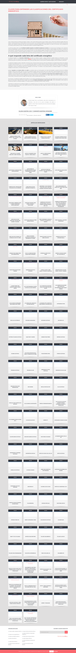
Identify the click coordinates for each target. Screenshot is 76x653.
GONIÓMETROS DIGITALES (30, 453)
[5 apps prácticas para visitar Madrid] (61, 165)
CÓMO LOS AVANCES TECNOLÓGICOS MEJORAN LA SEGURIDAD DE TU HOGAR (30, 237)
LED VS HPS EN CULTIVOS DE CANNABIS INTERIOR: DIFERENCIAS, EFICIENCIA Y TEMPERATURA (61, 403)
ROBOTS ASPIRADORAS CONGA (30, 519)
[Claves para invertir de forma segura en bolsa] (30, 215)
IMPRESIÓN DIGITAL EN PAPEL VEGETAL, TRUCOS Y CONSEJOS (60, 270)
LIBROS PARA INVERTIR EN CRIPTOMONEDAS (45, 470)
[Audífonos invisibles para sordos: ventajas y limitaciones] (30, 198)
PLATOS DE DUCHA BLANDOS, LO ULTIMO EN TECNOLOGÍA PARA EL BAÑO (61, 569)
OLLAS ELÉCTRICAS (60, 386)
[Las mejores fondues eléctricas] (61, 348)
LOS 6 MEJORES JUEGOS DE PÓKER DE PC (15, 420)
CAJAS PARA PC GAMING (30, 336)
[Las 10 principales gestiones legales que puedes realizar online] (45, 281)
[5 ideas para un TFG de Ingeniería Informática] (30, 181)
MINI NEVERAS (30, 386)
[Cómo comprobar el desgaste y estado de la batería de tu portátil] (45, 215)
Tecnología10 (13, 2)
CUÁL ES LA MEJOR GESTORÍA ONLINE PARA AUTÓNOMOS (30, 254)
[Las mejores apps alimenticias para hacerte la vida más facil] (45, 298)
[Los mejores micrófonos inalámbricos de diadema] (61, 464)
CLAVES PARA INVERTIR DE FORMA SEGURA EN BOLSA (30, 220)
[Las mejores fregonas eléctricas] (15, 364)
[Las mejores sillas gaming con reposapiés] (30, 397)
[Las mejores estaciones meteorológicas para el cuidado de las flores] (30, 348)
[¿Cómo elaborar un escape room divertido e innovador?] (30, 131)
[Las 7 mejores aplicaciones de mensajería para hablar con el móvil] (15, 298)
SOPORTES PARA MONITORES (30, 536)
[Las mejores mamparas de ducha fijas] (61, 364)
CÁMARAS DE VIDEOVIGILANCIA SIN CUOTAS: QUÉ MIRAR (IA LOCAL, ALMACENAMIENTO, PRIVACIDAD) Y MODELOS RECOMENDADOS (61, 204)
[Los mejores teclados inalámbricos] (45, 530)
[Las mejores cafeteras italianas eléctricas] (15, 331)
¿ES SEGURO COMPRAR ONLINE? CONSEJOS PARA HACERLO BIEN (61, 137)
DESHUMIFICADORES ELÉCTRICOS (30, 436)
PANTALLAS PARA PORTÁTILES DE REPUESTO (15, 403)
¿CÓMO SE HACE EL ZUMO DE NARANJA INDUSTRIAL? (45, 137)
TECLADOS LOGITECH (61, 536)
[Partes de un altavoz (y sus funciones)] (45, 564)
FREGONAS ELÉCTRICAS (15, 370)
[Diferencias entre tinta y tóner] (45, 248)
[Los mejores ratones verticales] (45, 497)
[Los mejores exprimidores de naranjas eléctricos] (15, 447)
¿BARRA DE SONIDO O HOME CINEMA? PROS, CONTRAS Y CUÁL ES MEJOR (15, 137)
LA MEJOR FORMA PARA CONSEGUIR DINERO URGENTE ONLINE (15, 287)
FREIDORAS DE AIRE (30, 370)
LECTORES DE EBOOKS (30, 469)
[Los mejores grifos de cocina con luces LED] (45, 447)
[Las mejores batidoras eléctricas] (45, 314)
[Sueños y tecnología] (45, 597)
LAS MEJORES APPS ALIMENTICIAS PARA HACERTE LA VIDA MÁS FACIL (45, 304)
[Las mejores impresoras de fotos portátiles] (45, 364)
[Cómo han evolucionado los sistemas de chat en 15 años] (15, 231)
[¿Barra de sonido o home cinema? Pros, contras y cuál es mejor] (15, 131)
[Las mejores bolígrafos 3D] (61, 314)
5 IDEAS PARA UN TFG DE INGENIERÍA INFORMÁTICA (30, 187)
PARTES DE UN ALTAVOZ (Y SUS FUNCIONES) (45, 570)
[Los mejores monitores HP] (30, 481)
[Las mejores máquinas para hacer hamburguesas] (15, 381)
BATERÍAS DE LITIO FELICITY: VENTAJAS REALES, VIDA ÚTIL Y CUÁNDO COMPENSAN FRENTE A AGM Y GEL (45, 204)
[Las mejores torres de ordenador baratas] (45, 397)
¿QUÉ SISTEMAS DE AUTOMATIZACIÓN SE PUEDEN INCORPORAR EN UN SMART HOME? (30, 170)
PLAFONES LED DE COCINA (45, 486)
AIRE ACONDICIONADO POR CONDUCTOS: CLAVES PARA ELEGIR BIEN (61, 187)
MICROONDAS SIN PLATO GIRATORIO (15, 487)
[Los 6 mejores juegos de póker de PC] (15, 414)
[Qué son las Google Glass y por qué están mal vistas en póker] (61, 580)
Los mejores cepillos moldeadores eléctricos (15, 631)
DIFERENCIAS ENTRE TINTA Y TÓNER (45, 254)
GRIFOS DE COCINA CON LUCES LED (45, 453)
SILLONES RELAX (61, 519)
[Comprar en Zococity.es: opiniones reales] (61, 231)
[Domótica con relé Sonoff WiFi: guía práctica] (61, 248)
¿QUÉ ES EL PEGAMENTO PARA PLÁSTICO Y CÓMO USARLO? (30, 154)
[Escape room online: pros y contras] (15, 264)
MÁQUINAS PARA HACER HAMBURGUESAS (15, 387)
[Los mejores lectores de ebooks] (30, 464)
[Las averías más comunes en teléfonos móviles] (30, 298)
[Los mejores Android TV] (45, 414)
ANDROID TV (45, 420)
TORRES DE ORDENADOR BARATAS (45, 403)
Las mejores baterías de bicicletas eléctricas (28, 631)
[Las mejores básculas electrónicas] (15, 314)
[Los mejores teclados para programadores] (15, 547)
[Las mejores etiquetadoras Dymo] (45, 348)
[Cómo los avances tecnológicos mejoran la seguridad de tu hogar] (30, 231)
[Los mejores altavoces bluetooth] (30, 414)
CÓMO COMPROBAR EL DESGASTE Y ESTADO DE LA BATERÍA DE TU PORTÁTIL (45, 220)
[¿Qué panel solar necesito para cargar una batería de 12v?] (61, 148)
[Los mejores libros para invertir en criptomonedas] (45, 464)
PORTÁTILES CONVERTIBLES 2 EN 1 (61, 486)
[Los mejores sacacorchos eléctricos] (45, 514)
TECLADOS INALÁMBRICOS (45, 536)
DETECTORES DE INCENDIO (45, 436)
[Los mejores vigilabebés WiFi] (61, 547)
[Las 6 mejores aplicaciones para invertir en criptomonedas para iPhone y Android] (61, 281)
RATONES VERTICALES (46, 503)
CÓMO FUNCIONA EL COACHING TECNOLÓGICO (61, 220)
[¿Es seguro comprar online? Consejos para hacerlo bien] (61, 131)
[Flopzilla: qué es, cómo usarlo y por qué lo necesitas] (45, 264)
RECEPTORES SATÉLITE (61, 503)
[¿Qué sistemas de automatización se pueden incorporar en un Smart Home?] (30, 165)
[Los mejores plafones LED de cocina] (45, 481)
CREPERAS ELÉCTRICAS (61, 336)
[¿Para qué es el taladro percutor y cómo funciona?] (15, 148)
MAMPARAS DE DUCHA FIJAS (61, 370)
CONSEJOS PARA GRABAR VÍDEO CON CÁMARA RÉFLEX (15, 254)
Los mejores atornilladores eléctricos (13, 636)
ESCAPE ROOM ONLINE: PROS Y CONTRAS (15, 270)
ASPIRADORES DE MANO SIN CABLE (61, 420)
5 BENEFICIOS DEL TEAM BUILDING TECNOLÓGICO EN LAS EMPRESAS (15, 187)
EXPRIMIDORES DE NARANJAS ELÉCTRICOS (15, 453)
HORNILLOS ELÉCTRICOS (15, 469)
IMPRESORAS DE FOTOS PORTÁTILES (45, 370)
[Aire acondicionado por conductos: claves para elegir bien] (61, 181)
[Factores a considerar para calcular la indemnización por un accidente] (30, 264)
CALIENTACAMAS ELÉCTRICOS (15, 436)
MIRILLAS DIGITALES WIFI (45, 386)
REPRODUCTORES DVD (15, 519)
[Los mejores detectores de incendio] (45, 431)
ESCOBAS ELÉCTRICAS (15, 353)
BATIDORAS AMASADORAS (30, 320)
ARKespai (29, 59)
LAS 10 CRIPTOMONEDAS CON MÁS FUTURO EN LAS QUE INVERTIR (30, 287)
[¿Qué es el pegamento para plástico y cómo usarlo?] (30, 148)
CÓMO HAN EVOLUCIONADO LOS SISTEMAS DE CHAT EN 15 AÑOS (15, 237)
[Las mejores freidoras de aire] (30, 364)
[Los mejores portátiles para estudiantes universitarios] (15, 497)
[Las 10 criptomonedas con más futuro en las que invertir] (30, 281)
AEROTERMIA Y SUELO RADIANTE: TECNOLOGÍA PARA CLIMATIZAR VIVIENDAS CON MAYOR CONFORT (45, 187)
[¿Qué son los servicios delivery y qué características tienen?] (45, 165)
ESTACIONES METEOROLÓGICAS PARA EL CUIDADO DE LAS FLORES (30, 354)
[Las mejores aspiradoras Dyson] (61, 298)
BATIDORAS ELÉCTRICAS (45, 320)
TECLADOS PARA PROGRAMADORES (15, 553)
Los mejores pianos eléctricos (12, 641)
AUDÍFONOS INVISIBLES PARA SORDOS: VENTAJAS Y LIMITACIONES (30, 204)
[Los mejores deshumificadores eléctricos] (30, 431)
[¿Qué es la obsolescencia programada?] (45, 148)
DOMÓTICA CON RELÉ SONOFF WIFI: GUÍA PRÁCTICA (60, 254)
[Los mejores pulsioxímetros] (30, 497)
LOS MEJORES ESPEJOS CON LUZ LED (61, 437)
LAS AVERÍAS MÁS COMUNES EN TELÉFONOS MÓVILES (30, 304)
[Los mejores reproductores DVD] (15, 514)
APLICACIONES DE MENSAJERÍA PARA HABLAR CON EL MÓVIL (15, 304)
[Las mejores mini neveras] (30, 381)
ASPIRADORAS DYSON (61, 303)
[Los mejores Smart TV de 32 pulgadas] (15, 530)
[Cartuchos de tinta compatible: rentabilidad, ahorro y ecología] (15, 215)
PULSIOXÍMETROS (30, 503)
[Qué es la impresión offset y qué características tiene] (30, 580)
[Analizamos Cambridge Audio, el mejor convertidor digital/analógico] (15, 198)
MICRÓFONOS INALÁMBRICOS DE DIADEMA (61, 470)
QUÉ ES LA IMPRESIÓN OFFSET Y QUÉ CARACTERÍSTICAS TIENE (30, 586)
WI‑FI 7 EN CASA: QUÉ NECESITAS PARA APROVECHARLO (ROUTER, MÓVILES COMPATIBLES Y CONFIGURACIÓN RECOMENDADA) (30, 619)
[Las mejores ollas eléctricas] (61, 381)
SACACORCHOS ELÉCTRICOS (46, 519)
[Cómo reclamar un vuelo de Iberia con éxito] (45, 231)
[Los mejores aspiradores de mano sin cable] (61, 414)
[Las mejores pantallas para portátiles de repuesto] (15, 397)
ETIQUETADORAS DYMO (45, 353)
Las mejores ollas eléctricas (12, 638)
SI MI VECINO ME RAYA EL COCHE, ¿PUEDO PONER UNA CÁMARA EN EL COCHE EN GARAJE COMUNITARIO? (30, 603)
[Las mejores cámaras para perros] (45, 331)
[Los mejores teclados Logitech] (61, 530)
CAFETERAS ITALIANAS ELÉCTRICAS (15, 336)
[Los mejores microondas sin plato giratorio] (15, 481)
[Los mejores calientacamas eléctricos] (15, 431)
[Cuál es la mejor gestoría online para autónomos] (30, 248)
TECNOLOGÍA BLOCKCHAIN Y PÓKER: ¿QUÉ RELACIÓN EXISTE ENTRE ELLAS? (60, 603)
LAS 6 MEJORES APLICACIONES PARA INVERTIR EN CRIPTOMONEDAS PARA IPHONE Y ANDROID (61, 287)
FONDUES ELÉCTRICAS (61, 353)
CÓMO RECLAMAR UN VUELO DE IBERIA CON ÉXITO (45, 237)
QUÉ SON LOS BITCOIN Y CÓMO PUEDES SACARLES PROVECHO (15, 603)
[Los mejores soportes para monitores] (30, 530)
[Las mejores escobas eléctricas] (15, 348)
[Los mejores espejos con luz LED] (61, 431)
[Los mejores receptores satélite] (61, 497)
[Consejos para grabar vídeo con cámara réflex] (15, 248)
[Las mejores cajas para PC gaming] (30, 331)
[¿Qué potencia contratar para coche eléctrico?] (15, 165)
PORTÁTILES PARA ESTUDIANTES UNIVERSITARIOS (15, 503)
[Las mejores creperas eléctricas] (61, 331)
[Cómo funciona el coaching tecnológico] (61, 215)
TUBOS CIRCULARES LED (45, 553)
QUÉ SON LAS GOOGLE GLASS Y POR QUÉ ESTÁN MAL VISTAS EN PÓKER (61, 586)
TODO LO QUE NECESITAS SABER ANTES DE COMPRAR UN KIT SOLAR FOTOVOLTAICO (15, 619)
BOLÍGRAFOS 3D (61, 320)
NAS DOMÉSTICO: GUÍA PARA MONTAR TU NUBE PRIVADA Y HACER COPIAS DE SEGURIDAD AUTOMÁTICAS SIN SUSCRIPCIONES (30, 570)
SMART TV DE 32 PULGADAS (15, 536)
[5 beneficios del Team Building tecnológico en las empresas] (15, 181)
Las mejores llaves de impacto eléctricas (28, 636)
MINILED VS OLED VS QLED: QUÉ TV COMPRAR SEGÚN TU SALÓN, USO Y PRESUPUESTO (15, 569)
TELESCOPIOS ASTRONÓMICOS (30, 553)
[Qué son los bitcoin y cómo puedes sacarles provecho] (15, 597)
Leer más (56, 651)
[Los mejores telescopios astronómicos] (30, 547)
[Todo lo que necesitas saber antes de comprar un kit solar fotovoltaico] (15, 614)
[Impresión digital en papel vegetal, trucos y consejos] (61, 264)
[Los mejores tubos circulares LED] (45, 547)
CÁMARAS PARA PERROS (45, 336)
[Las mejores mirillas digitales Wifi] (45, 381)
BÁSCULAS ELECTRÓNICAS (15, 320)
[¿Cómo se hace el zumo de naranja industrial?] (45, 131)
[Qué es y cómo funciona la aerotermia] (45, 580)
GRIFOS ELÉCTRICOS (60, 453)
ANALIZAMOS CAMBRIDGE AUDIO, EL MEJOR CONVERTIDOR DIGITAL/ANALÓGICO (15, 204)
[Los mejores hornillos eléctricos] (15, 464)
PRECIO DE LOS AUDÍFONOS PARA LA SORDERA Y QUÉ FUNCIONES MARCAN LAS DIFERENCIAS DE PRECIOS (15, 586)
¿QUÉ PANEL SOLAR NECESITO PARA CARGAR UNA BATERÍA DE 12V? (61, 154)
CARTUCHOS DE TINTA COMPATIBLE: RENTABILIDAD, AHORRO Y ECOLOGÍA (15, 220)
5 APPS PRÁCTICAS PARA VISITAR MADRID (61, 171)
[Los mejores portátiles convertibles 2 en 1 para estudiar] (61, 481)
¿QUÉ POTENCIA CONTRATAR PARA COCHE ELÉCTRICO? (15, 171)
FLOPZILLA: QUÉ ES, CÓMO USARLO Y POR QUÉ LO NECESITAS (45, 270)
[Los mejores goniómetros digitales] (30, 447)
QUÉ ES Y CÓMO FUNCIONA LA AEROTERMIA (45, 586)
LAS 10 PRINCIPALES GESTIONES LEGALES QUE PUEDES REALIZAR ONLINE (45, 287)
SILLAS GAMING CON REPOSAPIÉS (30, 403)
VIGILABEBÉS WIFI (61, 553)
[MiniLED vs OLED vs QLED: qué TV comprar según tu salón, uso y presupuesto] (15, 564)
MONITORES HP (30, 486)
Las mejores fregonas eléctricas (27, 638)
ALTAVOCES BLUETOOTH (30, 420)
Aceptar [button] (51, 651)
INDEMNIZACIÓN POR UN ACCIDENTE (30, 270)
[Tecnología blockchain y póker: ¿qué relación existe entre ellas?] (61, 597)
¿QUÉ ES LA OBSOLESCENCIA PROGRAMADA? (45, 154)
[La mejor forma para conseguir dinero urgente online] (15, 281)
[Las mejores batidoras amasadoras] (30, 314)
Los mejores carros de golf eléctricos (13, 634)
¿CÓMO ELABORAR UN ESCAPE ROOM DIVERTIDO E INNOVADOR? (30, 137)
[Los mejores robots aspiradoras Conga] (30, 514)
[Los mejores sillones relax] (61, 514)
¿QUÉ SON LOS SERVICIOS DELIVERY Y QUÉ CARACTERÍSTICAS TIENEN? (45, 170)
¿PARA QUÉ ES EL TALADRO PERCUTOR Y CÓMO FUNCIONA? (15, 154)
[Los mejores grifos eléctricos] (61, 447)
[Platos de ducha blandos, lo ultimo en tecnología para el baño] (61, 564)
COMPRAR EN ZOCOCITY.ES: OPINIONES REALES (61, 237)
